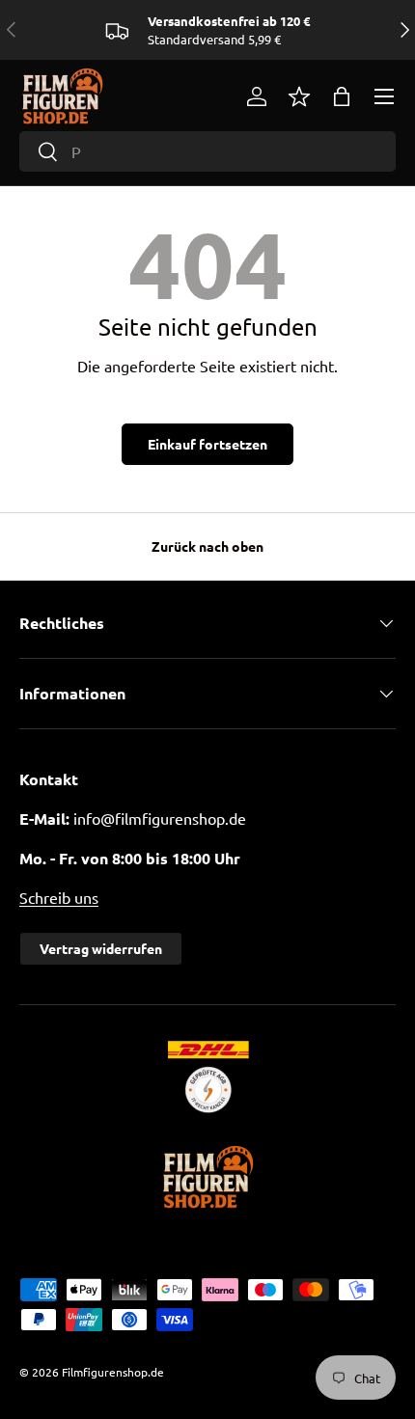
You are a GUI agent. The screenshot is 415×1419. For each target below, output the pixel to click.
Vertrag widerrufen (101, 948)
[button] (341, 96)
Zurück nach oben (207, 546)
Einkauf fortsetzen (207, 443)
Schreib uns (58, 897)
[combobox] (207, 151)
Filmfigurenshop (105, 1371)
